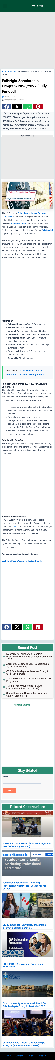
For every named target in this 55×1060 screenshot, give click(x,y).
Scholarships (12, 71)
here (15, 526)
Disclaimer (43, 1056)
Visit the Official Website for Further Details (22, 561)
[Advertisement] (27, 40)
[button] (5, 6)
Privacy (31, 1056)
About (8, 1056)
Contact (19, 1056)
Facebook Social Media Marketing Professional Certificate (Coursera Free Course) (24, 885)
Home (4, 71)
